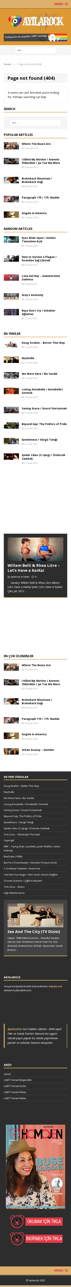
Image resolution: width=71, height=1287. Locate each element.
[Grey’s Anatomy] (11, 297)
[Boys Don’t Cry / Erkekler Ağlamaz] (11, 313)
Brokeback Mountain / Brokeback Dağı (37, 180)
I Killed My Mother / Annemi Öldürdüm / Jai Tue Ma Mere (41, 161)
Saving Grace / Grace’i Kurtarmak (44, 408)
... (26, 591)
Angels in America (34, 213)
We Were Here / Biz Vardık (39, 374)
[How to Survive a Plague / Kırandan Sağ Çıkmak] (11, 259)
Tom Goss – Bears (14, 886)
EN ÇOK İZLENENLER (18, 656)
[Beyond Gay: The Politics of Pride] (11, 426)
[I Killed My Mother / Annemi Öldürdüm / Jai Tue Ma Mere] (11, 162)
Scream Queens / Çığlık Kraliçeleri (23, 880)
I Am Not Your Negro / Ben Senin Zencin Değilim (31, 874)
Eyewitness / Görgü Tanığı (39, 439)
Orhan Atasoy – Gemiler (38, 750)
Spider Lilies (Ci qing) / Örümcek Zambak (43, 456)
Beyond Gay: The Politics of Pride (44, 424)
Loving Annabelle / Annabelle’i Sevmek (42, 391)
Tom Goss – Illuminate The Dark (22, 834)
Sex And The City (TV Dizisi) (34, 931)
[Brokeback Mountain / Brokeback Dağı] (11, 181)
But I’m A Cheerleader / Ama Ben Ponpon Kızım (30, 862)
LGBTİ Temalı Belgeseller (18, 1080)
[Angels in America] (11, 215)
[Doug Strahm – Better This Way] (11, 345)
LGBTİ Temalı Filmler (15, 1092)
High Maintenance (14, 893)
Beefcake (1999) (13, 856)
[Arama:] (35, 50)
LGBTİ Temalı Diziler (15, 1086)
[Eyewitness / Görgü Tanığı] (11, 442)
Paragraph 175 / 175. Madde (40, 197)
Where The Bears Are (36, 144)
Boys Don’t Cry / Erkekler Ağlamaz (38, 312)
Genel (7, 1074)
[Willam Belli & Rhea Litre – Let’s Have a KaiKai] (35, 559)
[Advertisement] (32, 505)
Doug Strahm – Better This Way (43, 342)
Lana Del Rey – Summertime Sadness (41, 277)
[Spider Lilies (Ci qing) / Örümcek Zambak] (11, 457)
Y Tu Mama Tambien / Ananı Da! (22, 868)
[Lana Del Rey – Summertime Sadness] (11, 278)
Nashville (28, 358)
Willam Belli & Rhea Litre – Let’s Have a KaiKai (34, 568)
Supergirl (9, 840)
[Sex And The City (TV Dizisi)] (35, 925)
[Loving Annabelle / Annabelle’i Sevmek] (11, 392)
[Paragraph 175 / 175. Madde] (11, 200)
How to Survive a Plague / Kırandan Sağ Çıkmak (39, 258)
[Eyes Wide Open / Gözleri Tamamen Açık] (11, 240)
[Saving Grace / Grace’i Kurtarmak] (11, 411)
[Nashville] (11, 361)
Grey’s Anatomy (32, 295)
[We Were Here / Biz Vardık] (11, 376)
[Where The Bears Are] (11, 147)
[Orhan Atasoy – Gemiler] (11, 752)
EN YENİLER (12, 334)
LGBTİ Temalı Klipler (15, 1098)
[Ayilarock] (35, 21)
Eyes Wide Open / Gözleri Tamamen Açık (39, 239)
